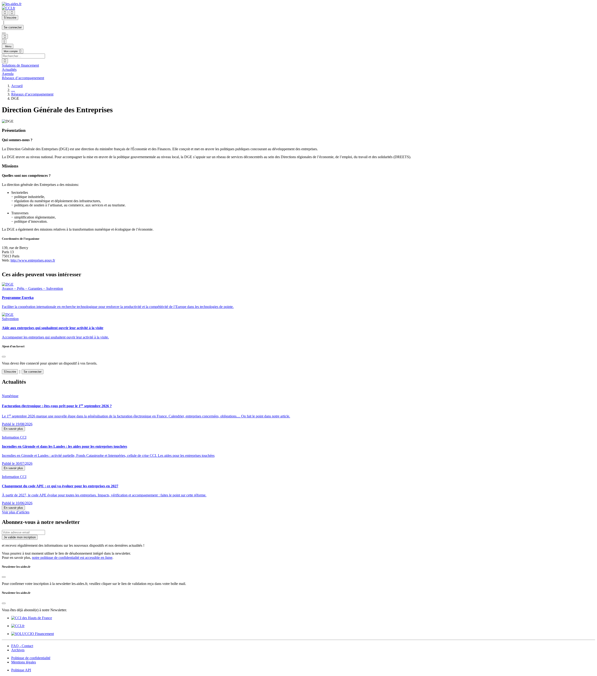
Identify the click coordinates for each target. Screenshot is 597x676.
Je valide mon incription (20, 537)
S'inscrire (10, 371)
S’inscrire (10, 17)
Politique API (21, 670)
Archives (17, 650)
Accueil (17, 86)
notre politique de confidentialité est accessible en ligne (72, 558)
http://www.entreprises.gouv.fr (32, 260)
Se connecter (13, 27)
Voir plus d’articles (15, 512)
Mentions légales (23, 662)
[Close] (4, 356)
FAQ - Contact (22, 646)
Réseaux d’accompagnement (32, 94)
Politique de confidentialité (30, 658)
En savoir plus (13, 428)
